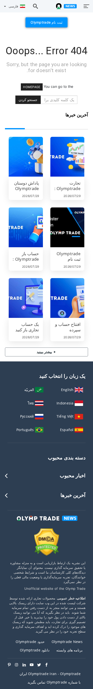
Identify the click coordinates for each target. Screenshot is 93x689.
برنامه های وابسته (69, 650)
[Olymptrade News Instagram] (18, 665)
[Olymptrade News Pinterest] (11, 665)
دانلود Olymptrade (34, 650)
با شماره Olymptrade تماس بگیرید (54, 682)
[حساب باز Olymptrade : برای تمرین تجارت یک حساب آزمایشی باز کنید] (26, 227)
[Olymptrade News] (47, 522)
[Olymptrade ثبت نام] (67, 227)
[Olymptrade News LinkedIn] (26, 665)
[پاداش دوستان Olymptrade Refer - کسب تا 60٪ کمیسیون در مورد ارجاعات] (26, 157)
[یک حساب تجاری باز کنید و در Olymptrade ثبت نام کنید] (26, 298)
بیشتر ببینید (45, 352)
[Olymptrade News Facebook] (48, 665)
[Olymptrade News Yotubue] (33, 665)
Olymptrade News (67, 641)
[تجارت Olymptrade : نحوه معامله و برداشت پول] (67, 157)
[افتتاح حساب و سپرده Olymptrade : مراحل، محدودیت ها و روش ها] (67, 298)
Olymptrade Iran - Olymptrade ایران (50, 673)
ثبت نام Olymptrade (46, 22)
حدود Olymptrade (30, 641)
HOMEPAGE (31, 87)
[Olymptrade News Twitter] (41, 665)
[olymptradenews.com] (65, 6)
